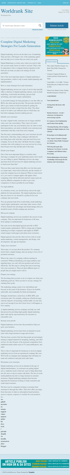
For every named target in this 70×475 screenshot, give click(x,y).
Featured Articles (52, 62)
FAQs (39, 3)
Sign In (65, 3)
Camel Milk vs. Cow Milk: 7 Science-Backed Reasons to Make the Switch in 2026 (58, 84)
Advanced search (37, 29)
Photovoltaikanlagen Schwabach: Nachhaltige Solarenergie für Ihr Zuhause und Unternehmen (57, 159)
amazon (3, 416)
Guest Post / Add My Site (17, 3)
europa (3, 409)
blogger (3, 446)
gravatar (3, 431)
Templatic (32, 472)
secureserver (5, 441)
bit (2, 421)
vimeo (3, 414)
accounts (4, 404)
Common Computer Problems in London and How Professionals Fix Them (57, 76)
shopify (3, 434)
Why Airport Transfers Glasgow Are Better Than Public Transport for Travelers (57, 68)
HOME (4, 3)
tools (2, 426)
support (3, 411)
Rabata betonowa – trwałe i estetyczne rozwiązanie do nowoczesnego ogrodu (55, 115)
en (1, 406)
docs (2, 424)
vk (2, 436)
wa (2, 399)
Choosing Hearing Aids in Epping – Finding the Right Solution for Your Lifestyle (58, 129)
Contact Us (31, 3)
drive (2, 443)
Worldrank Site (17, 10)
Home (2, 38)
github (3, 402)
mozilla (3, 439)
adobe (3, 419)
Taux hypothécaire (53, 100)
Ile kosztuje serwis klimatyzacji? (57, 135)
